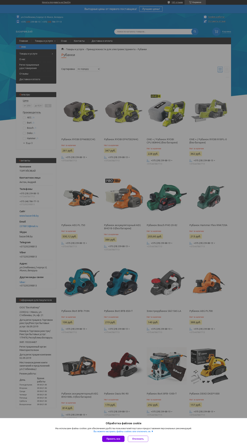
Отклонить (138, 439)
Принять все (113, 439)
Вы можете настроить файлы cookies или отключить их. (122, 431)
